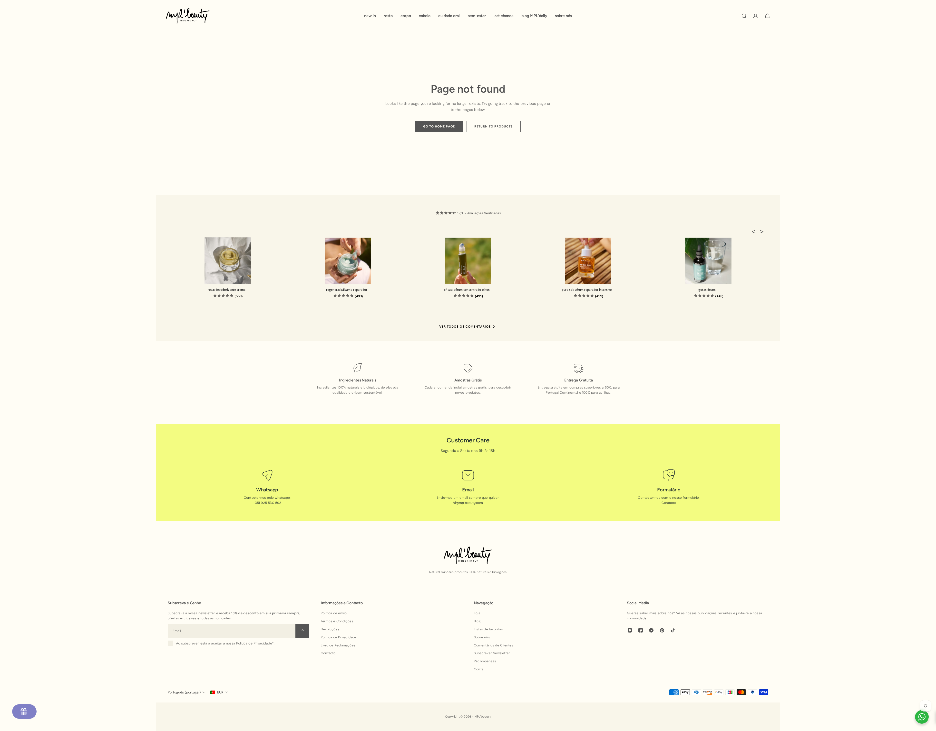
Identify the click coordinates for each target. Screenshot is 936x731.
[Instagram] (629, 630)
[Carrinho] (767, 15)
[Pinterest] (662, 630)
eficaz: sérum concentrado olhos (467, 290)
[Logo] (188, 15)
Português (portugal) (184, 692)
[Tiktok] (672, 630)
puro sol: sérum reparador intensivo (587, 290)
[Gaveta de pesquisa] (744, 15)
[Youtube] (651, 630)
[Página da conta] (755, 15)
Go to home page (439, 126)
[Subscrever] (302, 631)
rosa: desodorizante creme (226, 290)
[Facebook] (640, 630)
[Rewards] (24, 711)
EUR (220, 692)
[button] (755, 231)
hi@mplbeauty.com (468, 503)
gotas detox (707, 290)
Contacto (669, 503)
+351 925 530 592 (267, 503)
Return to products (493, 126)
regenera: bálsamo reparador (346, 290)
